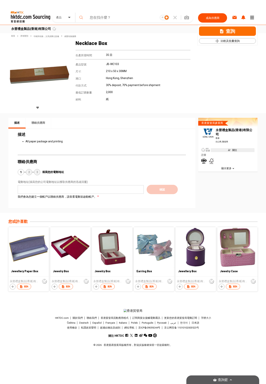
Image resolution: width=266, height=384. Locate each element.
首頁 (13, 36)
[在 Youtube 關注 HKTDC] (150, 335)
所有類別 (24, 36)
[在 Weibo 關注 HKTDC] (141, 335)
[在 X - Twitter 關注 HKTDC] (131, 335)
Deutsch (84, 322)
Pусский (161, 322)
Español (97, 322)
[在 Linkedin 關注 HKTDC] (136, 335)
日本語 (195, 322)
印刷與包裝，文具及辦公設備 (46, 36)
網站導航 (129, 327)
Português (147, 322)
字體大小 (206, 317)
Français (110, 322)
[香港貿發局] (133, 311)
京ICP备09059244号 (149, 327)
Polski (134, 322)
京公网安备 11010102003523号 (181, 327)
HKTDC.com (62, 317)
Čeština (71, 322)
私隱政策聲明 (88, 327)
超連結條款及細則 (110, 327)
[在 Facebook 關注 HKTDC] (127, 335)
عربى (173, 322)
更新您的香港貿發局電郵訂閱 (180, 317)
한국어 (184, 322)
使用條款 (72, 327)
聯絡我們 (92, 317)
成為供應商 (212, 17)
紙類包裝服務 (70, 36)
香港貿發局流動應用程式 (115, 317)
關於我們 (78, 317)
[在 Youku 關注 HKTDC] (155, 335)
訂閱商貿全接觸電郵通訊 (146, 317)
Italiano (123, 322)
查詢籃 (223, 380)
